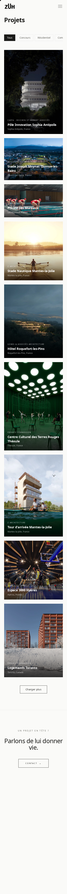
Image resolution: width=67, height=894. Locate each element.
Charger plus (33, 689)
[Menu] (60, 6)
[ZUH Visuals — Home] (9, 6)
